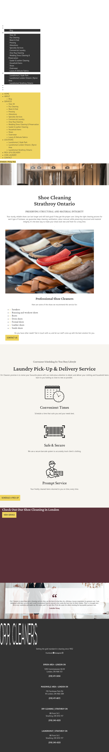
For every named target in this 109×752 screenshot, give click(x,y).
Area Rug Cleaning (17, 53)
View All (13, 35)
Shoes (12, 65)
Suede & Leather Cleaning (19, 60)
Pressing (13, 42)
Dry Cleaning (14, 37)
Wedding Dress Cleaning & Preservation (19, 56)
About (8, 28)
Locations (9, 73)
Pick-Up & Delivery (12, 85)
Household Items (16, 63)
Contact (9, 90)
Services (9, 33)
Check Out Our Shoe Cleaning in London (30, 509)
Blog (11, 30)
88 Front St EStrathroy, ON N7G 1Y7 (54, 714)
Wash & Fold (14, 40)
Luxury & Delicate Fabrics (19, 71)
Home (8, 26)
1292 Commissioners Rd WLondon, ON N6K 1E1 (54, 670)
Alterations (14, 45)
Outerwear (14, 68)
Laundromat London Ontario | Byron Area (23, 79)
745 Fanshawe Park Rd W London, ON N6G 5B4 (54, 692)
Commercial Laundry (17, 50)
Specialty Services (16, 48)
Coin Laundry (11, 88)
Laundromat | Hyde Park (19, 75)
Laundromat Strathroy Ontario (21, 83)
